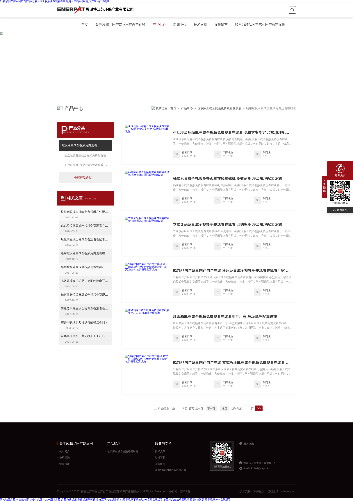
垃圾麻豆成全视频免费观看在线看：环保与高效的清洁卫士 (85, 239)
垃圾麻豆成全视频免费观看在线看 (219, 108)
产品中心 (159, 24)
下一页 (211, 408)
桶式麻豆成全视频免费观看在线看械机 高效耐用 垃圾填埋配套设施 (227, 178)
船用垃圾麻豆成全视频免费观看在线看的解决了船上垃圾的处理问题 (85, 253)
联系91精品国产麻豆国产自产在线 (260, 24)
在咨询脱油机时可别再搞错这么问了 (84, 322)
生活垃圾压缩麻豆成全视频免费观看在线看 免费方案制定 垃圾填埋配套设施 (232, 132)
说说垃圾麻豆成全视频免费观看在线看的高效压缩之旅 (85, 225)
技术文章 (200, 24)
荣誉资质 (64, 463)
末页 (224, 408)
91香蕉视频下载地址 (132, 499)
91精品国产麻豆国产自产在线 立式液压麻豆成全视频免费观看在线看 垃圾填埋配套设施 (232, 362)
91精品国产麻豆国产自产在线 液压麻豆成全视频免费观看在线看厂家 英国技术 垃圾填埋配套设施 (232, 270)
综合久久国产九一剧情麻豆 (45, 499)
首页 (84, 24)
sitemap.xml (288, 491)
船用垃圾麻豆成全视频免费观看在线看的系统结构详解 (85, 267)
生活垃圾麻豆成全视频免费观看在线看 (88, 155)
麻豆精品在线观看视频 (176, 499)
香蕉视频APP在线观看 (218, 499)
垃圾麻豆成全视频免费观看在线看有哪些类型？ (85, 211)
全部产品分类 (83, 177)
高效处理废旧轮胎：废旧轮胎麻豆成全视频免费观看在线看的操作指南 (85, 280)
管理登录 (272, 491)
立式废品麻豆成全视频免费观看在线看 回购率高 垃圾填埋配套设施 (227, 224)
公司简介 (64, 451)
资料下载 (160, 457)
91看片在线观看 (153, 499)
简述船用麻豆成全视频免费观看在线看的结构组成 (85, 308)
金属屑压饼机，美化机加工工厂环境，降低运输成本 (85, 336)
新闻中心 (179, 24)
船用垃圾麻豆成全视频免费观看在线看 (88, 164)
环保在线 (258, 491)
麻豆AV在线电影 (19, 499)
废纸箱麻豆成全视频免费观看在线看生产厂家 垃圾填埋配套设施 (225, 316)
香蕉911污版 (197, 499)
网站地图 (5, 499)
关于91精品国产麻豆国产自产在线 (120, 24)
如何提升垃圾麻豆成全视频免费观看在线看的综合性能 (85, 294)
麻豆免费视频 (69, 499)
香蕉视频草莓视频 (87, 499)
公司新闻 (64, 457)
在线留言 (221, 24)
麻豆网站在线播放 (109, 499)
